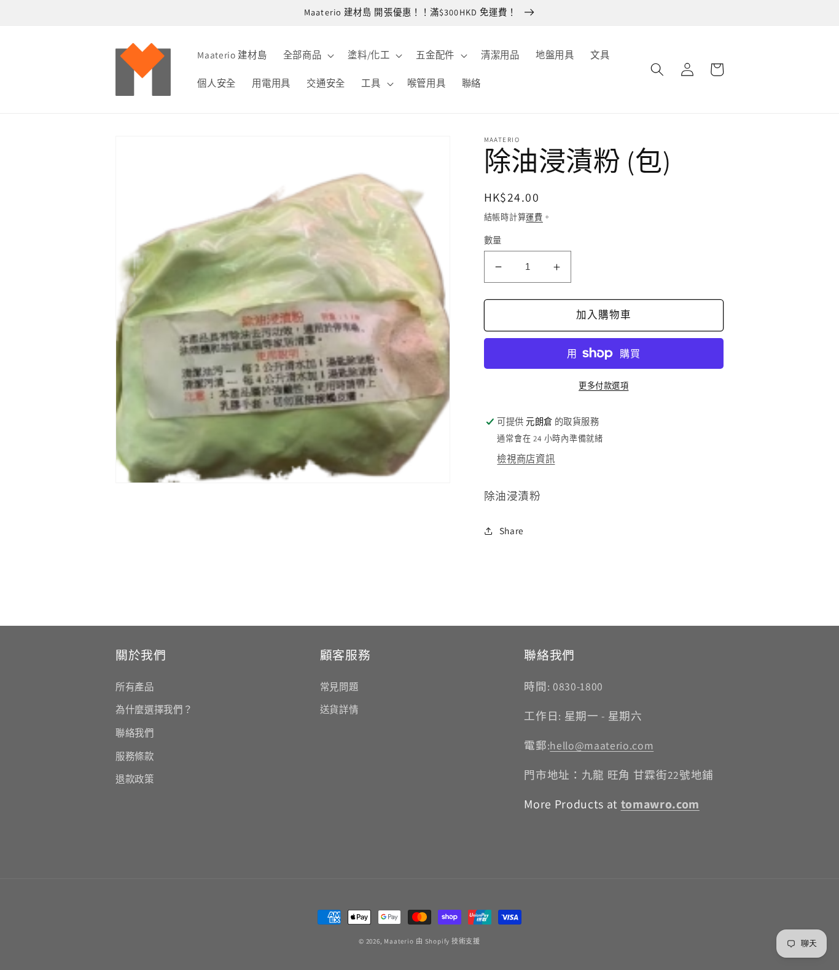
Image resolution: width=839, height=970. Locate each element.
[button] (307, 55)
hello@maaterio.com (602, 745)
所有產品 (134, 686)
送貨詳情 (339, 709)
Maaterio (398, 941)
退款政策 (134, 779)
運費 (534, 217)
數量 (493, 240)
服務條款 (134, 756)
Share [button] (511, 531)
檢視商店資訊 (526, 459)
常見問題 (339, 686)
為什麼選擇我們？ (153, 709)
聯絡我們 (134, 733)
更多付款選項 (603, 386)
